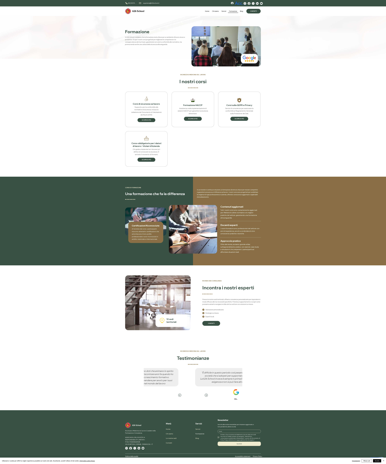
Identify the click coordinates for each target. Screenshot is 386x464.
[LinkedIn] (257, 3)
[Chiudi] (383, 460)
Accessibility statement (242, 456)
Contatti (169, 443)
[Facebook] (249, 3)
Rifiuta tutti (366, 461)
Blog (197, 438)
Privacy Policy (257, 456)
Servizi (198, 423)
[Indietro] (179, 395)
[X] (253, 3)
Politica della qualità (131, 456)
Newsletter (223, 420)
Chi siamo (169, 434)
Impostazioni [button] (356, 461)
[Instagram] (245, 3)
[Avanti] (206, 395)
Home (168, 429)
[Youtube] (261, 3)
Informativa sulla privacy (87, 461)
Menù (168, 423)
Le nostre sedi (171, 438)
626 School (138, 11)
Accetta (377, 461)
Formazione (199, 434)
